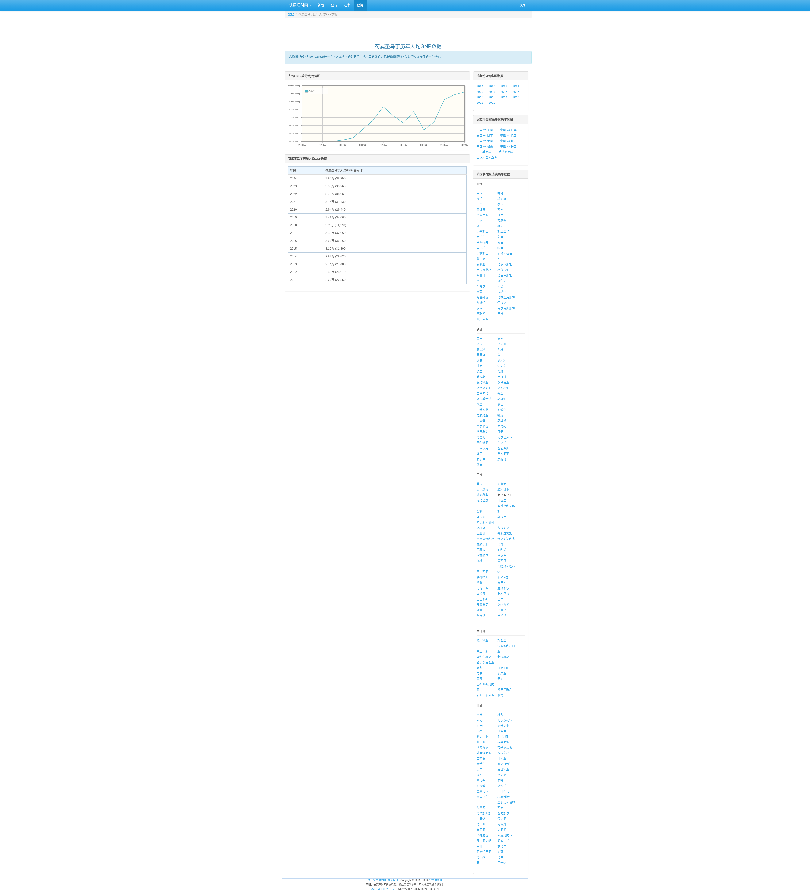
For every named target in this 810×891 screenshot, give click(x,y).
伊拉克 (501, 302)
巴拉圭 (501, 500)
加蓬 (500, 851)
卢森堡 (481, 420)
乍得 (500, 780)
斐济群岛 (503, 657)
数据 (360, 5)
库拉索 (481, 593)
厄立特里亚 (484, 851)
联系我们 (393, 880)
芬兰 (500, 393)
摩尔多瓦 (482, 426)
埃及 (500, 714)
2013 (516, 97)
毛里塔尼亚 (484, 753)
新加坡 (501, 198)
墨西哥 (501, 560)
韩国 (500, 209)
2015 (492, 97)
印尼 (479, 220)
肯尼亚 (481, 829)
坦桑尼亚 (503, 742)
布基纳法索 (504, 747)
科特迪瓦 (482, 835)
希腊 (500, 371)
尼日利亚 (503, 769)
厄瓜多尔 (503, 588)
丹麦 (500, 431)
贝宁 (479, 769)
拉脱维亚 (482, 415)
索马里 (501, 846)
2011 (492, 102)
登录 (522, 5)
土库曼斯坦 (484, 269)
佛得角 (501, 731)
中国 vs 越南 (485, 146)
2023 (492, 86)
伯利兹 (501, 549)
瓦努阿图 (503, 667)
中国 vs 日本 (508, 130)
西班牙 (501, 349)
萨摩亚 (501, 673)
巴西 (500, 599)
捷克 (479, 366)
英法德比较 (505, 151)
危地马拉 (503, 593)
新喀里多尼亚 (485, 695)
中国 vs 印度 (508, 140)
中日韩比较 (484, 151)
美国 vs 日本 (485, 135)
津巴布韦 (503, 791)
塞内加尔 (503, 813)
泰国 (500, 204)
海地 (479, 560)
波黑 (479, 453)
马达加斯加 (484, 813)
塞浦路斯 (503, 448)
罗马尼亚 (503, 382)
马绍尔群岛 (484, 657)
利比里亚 (482, 736)
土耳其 (501, 377)
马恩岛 (481, 437)
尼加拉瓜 (482, 500)
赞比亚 (501, 818)
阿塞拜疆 (482, 297)
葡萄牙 (481, 355)
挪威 (500, 415)
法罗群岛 (482, 431)
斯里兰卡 (503, 231)
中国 (479, 193)
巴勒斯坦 (482, 253)
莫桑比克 (482, 791)
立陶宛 (501, 426)
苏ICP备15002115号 (383, 889)
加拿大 (501, 484)
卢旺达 (481, 818)
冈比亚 (481, 824)
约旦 (500, 248)
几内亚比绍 (484, 840)
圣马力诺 (482, 393)
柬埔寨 (501, 220)
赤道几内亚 (504, 835)
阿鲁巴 (481, 610)
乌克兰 (501, 442)
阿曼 (500, 286)
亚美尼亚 (482, 319)
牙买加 (481, 517)
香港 (500, 193)
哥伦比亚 (482, 588)
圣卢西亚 (482, 571)
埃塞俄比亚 (504, 796)
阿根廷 (481, 615)
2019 (492, 91)
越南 (500, 215)
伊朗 (479, 308)
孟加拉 (481, 248)
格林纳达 (482, 555)
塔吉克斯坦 (504, 275)
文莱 (479, 291)
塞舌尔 (481, 764)
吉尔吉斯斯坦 (506, 308)
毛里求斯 (503, 736)
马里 (500, 857)
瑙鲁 (500, 695)
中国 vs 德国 (508, 135)
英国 (479, 338)
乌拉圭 (501, 517)
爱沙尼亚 (503, 453)
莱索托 (501, 786)
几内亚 (501, 758)
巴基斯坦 (482, 231)
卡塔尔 (501, 291)
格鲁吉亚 (503, 269)
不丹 (479, 280)
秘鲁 (479, 582)
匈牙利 (501, 366)
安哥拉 (481, 720)
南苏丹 (501, 824)
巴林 (500, 313)
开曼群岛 (482, 604)
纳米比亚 (503, 725)
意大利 (481, 349)
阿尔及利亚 (504, 720)
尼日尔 (481, 725)
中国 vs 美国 (485, 130)
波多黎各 (482, 495)
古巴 (479, 621)
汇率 (347, 5)
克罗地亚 (503, 388)
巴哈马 (501, 615)
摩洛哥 (481, 780)
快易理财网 (298, 5)
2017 (516, 91)
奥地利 (501, 360)
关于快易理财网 (377, 880)
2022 (504, 86)
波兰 (479, 371)
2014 (504, 97)
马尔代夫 (482, 242)
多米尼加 (503, 577)
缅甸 (500, 226)
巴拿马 (501, 610)
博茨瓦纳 (482, 747)
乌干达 (501, 862)
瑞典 (479, 464)
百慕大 (481, 549)
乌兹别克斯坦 (506, 297)
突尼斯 (501, 829)
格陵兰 (501, 555)
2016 (480, 97)
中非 (479, 846)
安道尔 (501, 409)
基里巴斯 (482, 651)
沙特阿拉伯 (504, 253)
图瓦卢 (481, 678)
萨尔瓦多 (503, 604)
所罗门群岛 (504, 689)
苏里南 (501, 582)
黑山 (500, 404)
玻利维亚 (503, 489)
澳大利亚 (482, 640)
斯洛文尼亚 (484, 388)
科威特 (481, 302)
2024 (480, 86)
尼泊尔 (481, 237)
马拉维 (481, 857)
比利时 (501, 344)
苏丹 (479, 862)
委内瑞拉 (482, 489)
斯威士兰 (503, 840)
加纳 (479, 731)
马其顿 (501, 420)
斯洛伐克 (482, 448)
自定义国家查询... (488, 157)
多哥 (479, 775)
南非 (479, 714)
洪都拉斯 (482, 577)
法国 (479, 344)
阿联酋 (481, 313)
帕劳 (479, 673)
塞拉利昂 (503, 753)
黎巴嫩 (481, 259)
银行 (334, 5)
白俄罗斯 (482, 409)
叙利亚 (481, 264)
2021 (516, 86)
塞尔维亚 (482, 442)
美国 (479, 484)
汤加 (500, 678)
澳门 (479, 198)
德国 (500, 338)
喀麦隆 (501, 775)
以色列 (501, 280)
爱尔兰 (481, 459)
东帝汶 (481, 286)
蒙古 (500, 242)
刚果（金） (504, 764)
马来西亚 (482, 215)
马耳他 (501, 398)
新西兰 (501, 640)
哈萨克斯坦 (504, 264)
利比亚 (481, 742)
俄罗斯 (481, 377)
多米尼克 (503, 527)
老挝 (479, 226)
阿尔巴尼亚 (504, 437)
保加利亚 (482, 382)
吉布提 (481, 758)
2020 (480, 91)
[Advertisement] (408, 28)
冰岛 (479, 360)
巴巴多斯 (482, 599)
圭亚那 (481, 533)
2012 (480, 102)
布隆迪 (481, 786)
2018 (504, 91)
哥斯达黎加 (504, 533)
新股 (320, 5)
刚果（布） (484, 796)
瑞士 (500, 355)
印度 (500, 237)
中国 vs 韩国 (508, 146)
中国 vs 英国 (485, 140)
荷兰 (479, 404)
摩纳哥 (501, 459)
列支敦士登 (484, 398)
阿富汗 (481, 275)
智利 (479, 511)
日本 (479, 204)
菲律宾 (481, 209)
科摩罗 (481, 807)
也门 (500, 259)
